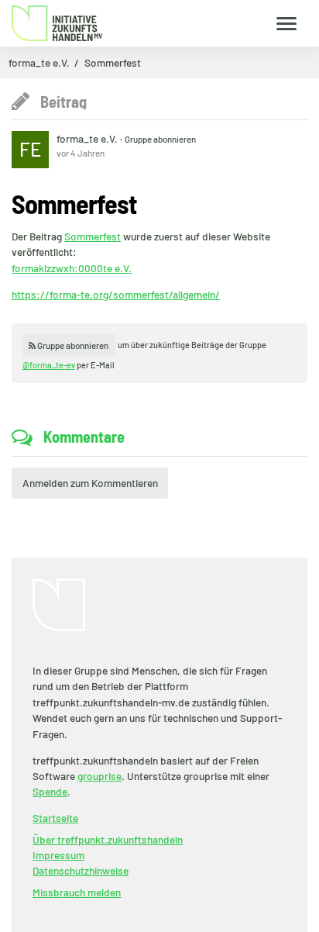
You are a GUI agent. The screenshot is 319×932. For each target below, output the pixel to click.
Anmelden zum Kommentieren (90, 482)
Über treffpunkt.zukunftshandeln (108, 839)
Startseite (55, 817)
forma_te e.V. (39, 62)
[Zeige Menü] (286, 22)
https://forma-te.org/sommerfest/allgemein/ (116, 294)
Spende (50, 791)
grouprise (99, 775)
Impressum (58, 854)
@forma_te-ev (48, 365)
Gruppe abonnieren (160, 138)
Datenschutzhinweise (81, 870)
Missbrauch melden (77, 892)
